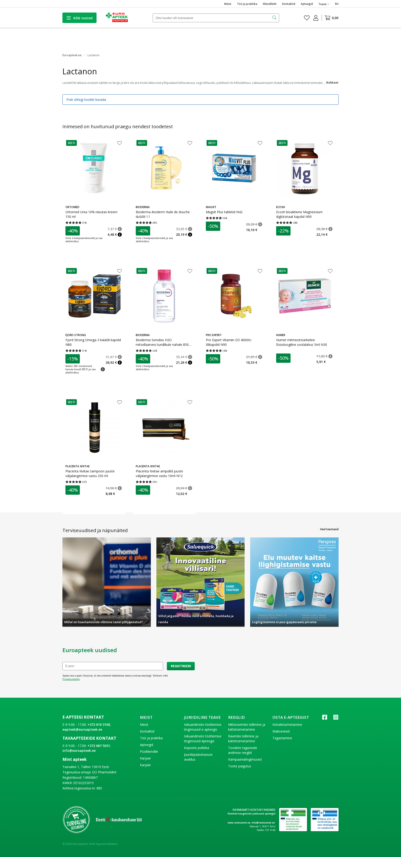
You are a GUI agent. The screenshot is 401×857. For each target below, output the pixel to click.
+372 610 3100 (98, 724)
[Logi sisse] (316, 18)
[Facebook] (324, 718)
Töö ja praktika (247, 4)
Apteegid (307, 4)
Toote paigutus (239, 766)
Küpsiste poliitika (196, 748)
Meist (227, 4)
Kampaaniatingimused (245, 759)
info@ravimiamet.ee (263, 822)
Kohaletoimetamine (287, 724)
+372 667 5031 (98, 745)
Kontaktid (288, 4)
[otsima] (275, 17)
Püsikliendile (149, 751)
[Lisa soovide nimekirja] (119, 143)
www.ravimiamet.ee (239, 822)
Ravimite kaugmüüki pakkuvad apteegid (251, 813)
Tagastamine (282, 738)
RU (337, 4)
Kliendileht (270, 4)
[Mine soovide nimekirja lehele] (307, 18)
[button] (71, 143)
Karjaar (145, 758)
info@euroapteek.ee (79, 750)
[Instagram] (336, 718)
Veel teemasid (329, 529)
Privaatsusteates (71, 679)
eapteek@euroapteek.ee (82, 729)
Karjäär (145, 765)
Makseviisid (281, 731)
